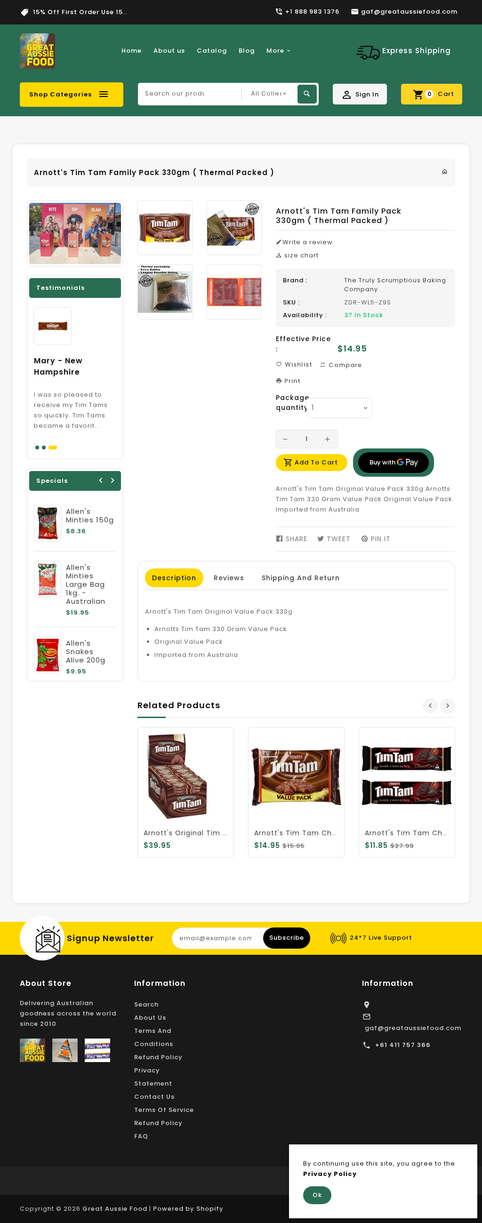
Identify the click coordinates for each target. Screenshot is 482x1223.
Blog (247, 50)
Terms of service (164, 1109)
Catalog (212, 50)
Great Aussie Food (114, 1208)
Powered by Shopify (188, 1208)
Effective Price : (303, 344)
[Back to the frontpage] (445, 171)
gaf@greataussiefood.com (413, 1027)
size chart (300, 255)
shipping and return (301, 578)
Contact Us (154, 1096)
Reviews (229, 578)
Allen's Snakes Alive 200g (85, 651)
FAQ (141, 1136)
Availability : (305, 315)
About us (169, 50)
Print (291, 380)
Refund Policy (158, 1057)
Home (131, 50)
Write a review (307, 242)
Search (146, 1004)
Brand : (295, 280)
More (275, 50)
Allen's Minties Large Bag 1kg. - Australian (85, 584)
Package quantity (287, 402)
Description (174, 578)
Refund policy (158, 1123)
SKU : (291, 302)
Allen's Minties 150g (90, 515)
